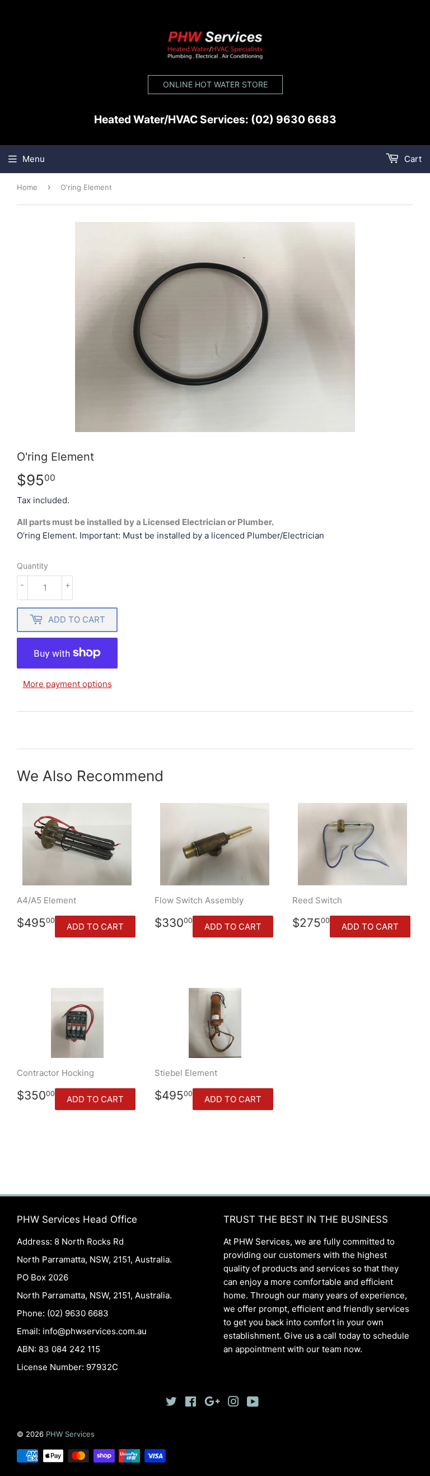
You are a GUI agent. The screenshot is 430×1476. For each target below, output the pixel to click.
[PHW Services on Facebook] (191, 1403)
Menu (33, 159)
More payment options (67, 684)
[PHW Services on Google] (212, 1403)
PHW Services (70, 1433)
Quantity (32, 565)
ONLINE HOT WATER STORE (215, 84)
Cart (412, 159)
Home (27, 187)
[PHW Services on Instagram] (233, 1403)
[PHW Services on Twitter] (171, 1403)
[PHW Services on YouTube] (253, 1403)
